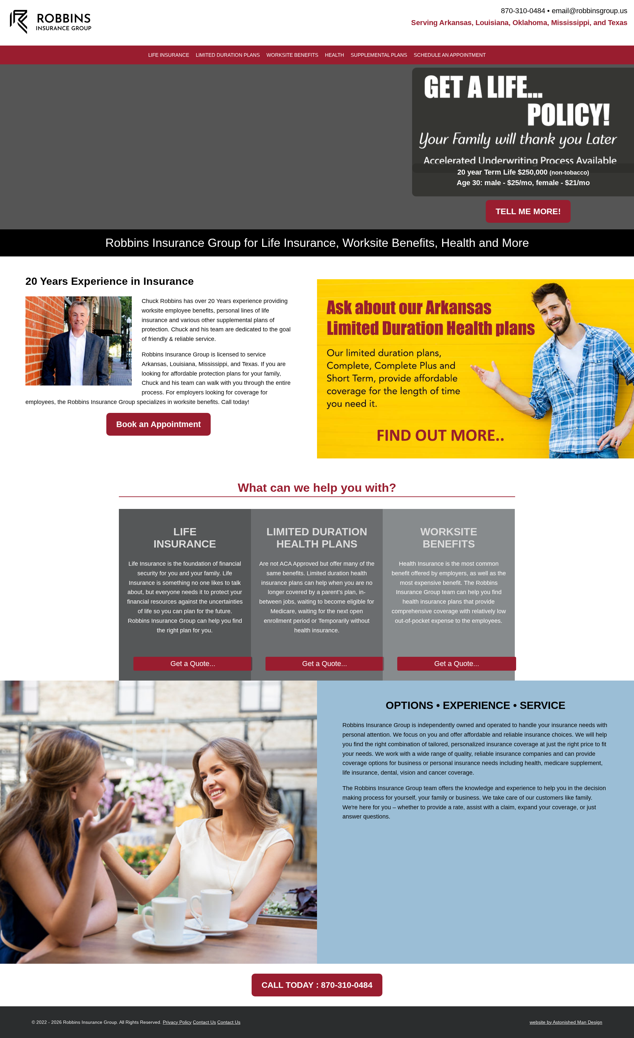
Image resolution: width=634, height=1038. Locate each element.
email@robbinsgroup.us (589, 11)
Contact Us (204, 1022)
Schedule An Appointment (450, 55)
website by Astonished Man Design (566, 1022)
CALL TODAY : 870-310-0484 (317, 984)
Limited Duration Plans (228, 55)
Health (334, 55)
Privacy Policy (177, 1022)
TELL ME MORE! (528, 211)
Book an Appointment (158, 424)
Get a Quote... (192, 663)
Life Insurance (168, 55)
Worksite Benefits (292, 55)
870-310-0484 (523, 11)
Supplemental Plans (379, 55)
